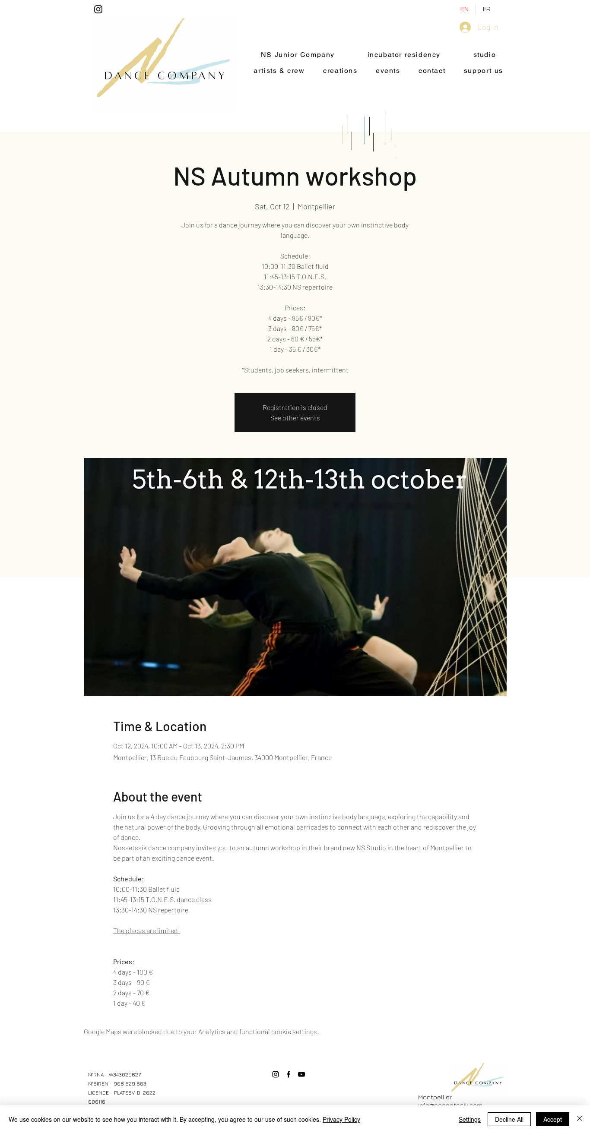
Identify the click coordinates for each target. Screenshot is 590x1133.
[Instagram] (98, 9)
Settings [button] (470, 1119)
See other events (295, 417)
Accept (552, 1119)
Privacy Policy (341, 1119)
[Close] (579, 1119)
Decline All (509, 1119)
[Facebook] (288, 1074)
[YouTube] (301, 1074)
